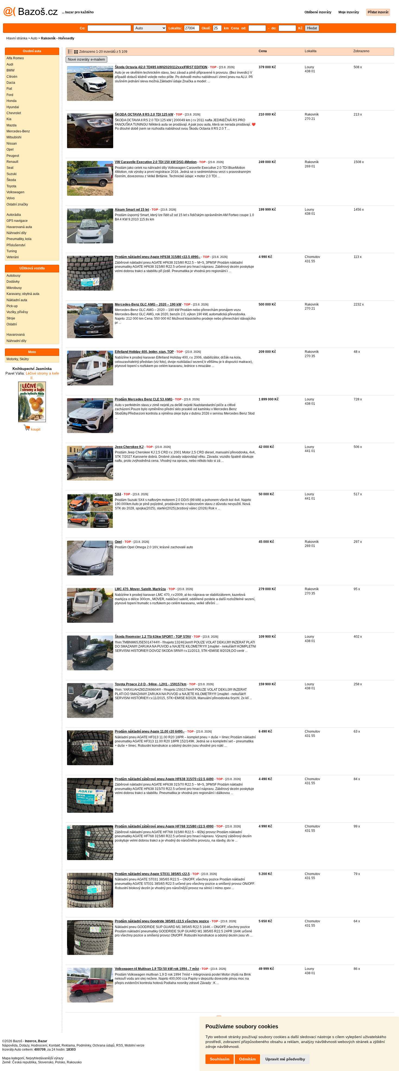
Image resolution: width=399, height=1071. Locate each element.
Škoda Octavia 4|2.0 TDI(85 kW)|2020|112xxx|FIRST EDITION (161, 67)
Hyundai (13, 107)
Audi (10, 64)
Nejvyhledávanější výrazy (45, 1058)
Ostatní (12, 324)
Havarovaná (16, 335)
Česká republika (24, 1062)
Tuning (12, 251)
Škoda (11, 180)
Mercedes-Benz (18, 131)
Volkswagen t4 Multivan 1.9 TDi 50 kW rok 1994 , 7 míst (157, 969)
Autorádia (14, 215)
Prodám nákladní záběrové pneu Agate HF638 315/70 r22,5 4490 (164, 779)
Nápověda (10, 1045)
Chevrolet (14, 113)
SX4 (118, 494)
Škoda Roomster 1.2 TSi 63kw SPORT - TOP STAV (153, 637)
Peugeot (13, 156)
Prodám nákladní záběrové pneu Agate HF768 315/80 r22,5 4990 (164, 826)
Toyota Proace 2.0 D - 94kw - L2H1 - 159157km (150, 684)
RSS (119, 1045)
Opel (10, 149)
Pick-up (12, 306)
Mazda (12, 125)
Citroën (12, 77)
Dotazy (24, 1045)
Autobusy (13, 276)
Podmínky (84, 1045)
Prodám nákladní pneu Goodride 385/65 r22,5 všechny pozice (162, 921)
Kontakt (54, 1045)
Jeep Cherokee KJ (129, 447)
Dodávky (13, 282)
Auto (34, 38)
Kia (9, 119)
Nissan (12, 143)
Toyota (11, 186)
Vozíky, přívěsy (17, 312)
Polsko (60, 1062)
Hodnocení (39, 1045)
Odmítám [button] (247, 1059)
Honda (12, 101)
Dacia (11, 83)
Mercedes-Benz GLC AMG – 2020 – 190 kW (148, 304)
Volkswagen (15, 192)
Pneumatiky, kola (19, 239)
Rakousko (74, 1062)
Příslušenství (16, 245)
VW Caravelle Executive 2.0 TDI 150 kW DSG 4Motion (156, 162)
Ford (10, 95)
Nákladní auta (17, 300)
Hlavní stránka (16, 38)
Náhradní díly (16, 233)
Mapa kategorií (13, 1058)
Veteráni (13, 257)
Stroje (11, 318)
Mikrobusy (14, 288)
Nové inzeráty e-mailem (86, 59)
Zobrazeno (361, 51)
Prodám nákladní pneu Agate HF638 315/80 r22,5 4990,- (157, 257)
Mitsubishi (14, 137)
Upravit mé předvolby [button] (285, 1059)
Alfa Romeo (15, 58)
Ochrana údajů (104, 1045)
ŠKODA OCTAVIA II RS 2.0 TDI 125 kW (144, 114)
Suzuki (12, 174)
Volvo (11, 198)
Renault (12, 162)
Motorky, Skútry (18, 359)
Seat (10, 168)
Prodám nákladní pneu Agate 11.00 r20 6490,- (150, 731)
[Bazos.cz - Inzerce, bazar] (31, 15)
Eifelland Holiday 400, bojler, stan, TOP (144, 352)
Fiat (9, 89)
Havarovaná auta (19, 227)
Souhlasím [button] (219, 1059)
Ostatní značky (17, 204)
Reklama (68, 1045)
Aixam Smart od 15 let (132, 209)
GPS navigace (17, 221)
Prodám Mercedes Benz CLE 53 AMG (143, 399)
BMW (10, 70)
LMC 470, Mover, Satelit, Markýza (140, 589)
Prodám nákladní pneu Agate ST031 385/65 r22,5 (152, 874)
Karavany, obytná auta (23, 294)
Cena (263, 51)
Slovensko (45, 1062)
